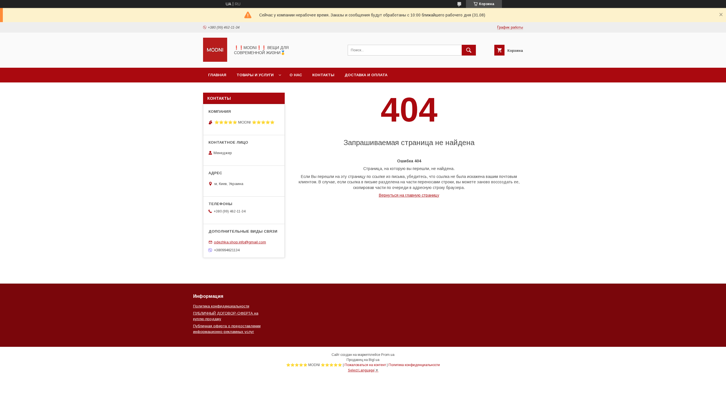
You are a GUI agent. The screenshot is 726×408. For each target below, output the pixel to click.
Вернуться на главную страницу (409, 195)
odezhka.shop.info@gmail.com (240, 242)
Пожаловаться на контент (365, 365)
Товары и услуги (255, 75)
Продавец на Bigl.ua (363, 360)
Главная (217, 75)
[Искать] (469, 50)
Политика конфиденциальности (221, 306)
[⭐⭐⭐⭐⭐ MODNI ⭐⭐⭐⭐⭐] (215, 60)
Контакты (323, 75)
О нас (296, 75)
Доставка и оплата (366, 75)
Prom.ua (387, 355)
